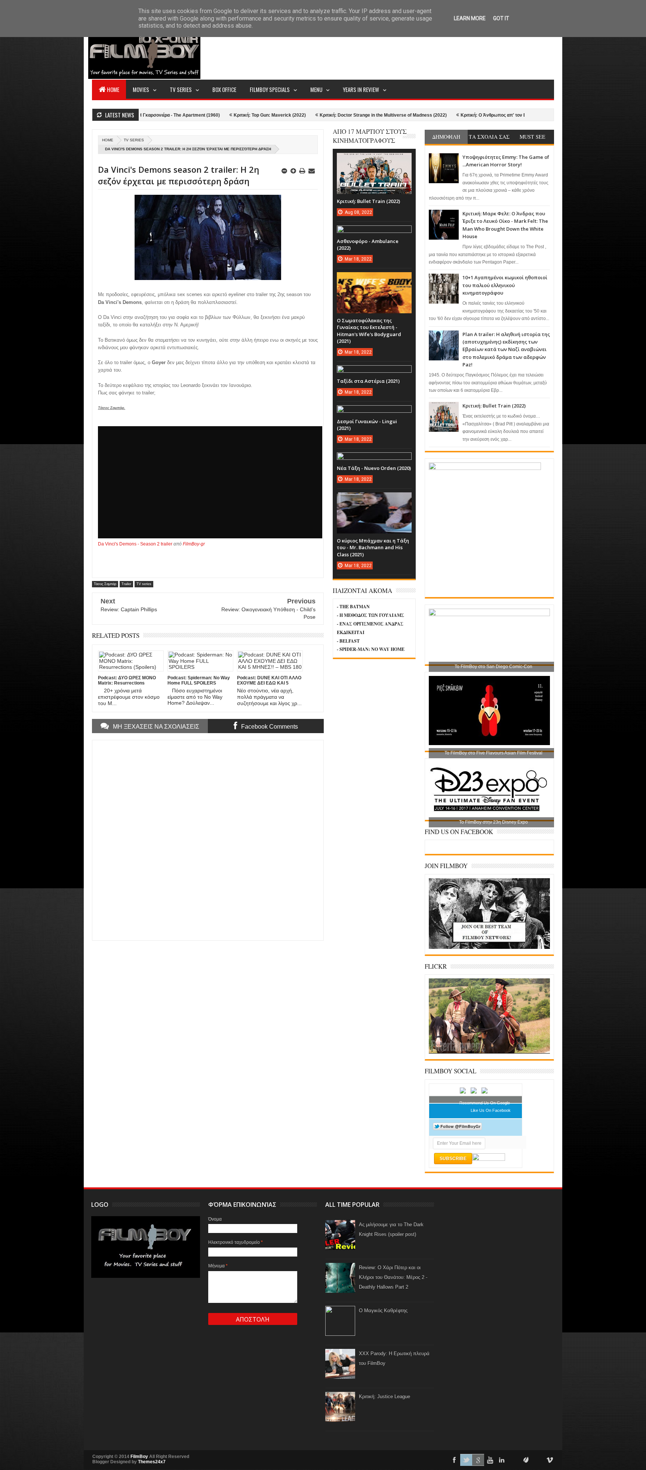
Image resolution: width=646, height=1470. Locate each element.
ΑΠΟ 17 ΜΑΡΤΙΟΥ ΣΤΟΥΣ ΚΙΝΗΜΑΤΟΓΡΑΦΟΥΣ (370, 136)
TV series (134, 140)
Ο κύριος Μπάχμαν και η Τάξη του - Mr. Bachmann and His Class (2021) (373, 547)
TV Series (181, 89)
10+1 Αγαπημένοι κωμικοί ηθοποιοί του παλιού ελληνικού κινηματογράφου (504, 285)
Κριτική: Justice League (384, 1396)
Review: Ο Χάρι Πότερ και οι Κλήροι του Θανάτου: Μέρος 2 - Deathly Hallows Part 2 (393, 1277)
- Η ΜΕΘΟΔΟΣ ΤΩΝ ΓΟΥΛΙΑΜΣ (370, 615)
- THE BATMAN (353, 606)
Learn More (470, 18)
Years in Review (361, 89)
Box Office (224, 89)
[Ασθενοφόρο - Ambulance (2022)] (374, 232)
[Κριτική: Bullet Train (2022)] (374, 160)
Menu (316, 89)
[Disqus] (208, 839)
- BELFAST (348, 641)
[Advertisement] (418, 51)
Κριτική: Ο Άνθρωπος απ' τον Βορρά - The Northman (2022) (456, 115)
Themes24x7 (152, 1461)
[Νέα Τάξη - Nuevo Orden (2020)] (374, 459)
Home (113, 89)
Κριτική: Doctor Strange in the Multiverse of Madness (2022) (316, 115)
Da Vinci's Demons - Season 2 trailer (135, 544)
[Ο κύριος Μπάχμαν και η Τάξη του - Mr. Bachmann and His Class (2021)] (374, 499)
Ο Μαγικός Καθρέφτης (383, 1310)
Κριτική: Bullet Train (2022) (494, 405)
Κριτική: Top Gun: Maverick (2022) (203, 115)
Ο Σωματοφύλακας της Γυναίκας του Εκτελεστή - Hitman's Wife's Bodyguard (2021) (369, 330)
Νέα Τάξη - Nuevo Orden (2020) (374, 468)
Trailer (126, 584)
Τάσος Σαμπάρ (105, 584)
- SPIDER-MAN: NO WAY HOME (370, 649)
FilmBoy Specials (270, 89)
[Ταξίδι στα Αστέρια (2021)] (374, 372)
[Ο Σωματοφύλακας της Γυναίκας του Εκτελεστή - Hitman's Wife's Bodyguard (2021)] (374, 279)
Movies (141, 89)
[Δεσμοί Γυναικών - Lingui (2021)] (374, 412)
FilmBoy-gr (194, 544)
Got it (501, 18)
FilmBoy (139, 1456)
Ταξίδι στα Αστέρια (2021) (368, 381)
